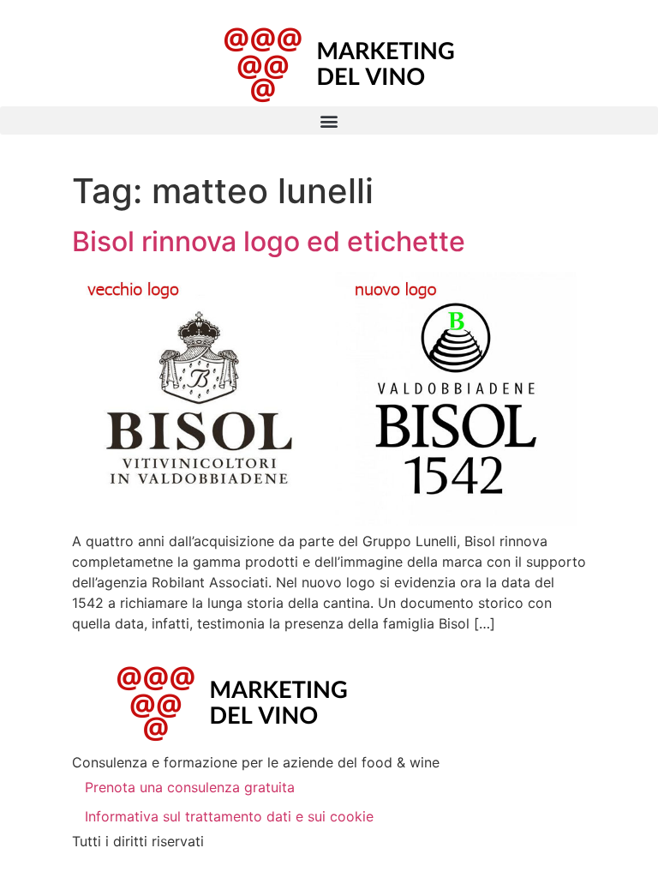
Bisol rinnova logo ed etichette (268, 241)
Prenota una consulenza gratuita (190, 787)
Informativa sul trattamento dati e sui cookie (229, 816)
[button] (329, 120)
